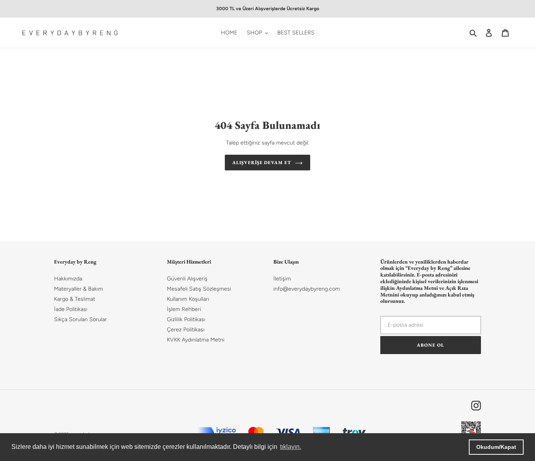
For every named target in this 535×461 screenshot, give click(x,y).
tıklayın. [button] (290, 446)
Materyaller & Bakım (78, 289)
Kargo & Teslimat (74, 299)
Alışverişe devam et (261, 162)
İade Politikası (70, 309)
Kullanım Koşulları (188, 299)
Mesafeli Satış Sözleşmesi (199, 289)
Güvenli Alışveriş (187, 278)
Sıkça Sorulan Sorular (80, 319)
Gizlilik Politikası (186, 319)
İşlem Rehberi (184, 309)
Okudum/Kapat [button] (496, 447)
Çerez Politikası (185, 329)
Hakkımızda (68, 278)
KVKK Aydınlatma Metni (195, 339)
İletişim (282, 278)
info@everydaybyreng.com (306, 289)
